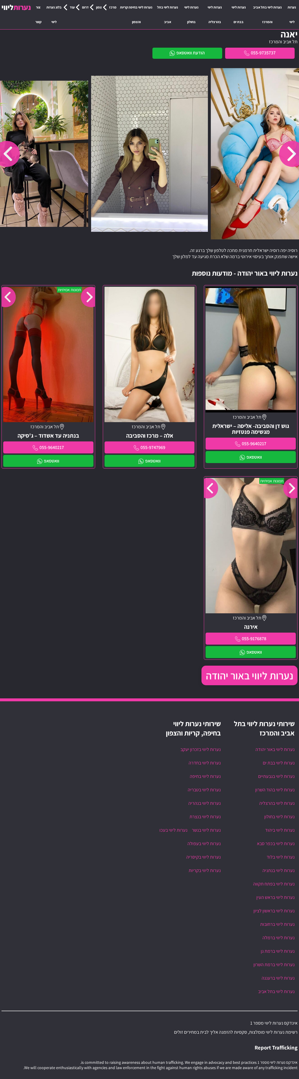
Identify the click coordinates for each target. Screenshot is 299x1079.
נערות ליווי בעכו (173, 830)
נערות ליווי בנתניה (279, 870)
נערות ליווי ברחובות (277, 924)
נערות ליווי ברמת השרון (274, 964)
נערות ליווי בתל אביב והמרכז (267, 14)
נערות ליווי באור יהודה (249, 675)
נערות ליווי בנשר (206, 830)
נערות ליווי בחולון (191, 14)
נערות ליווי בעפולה (204, 843)
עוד (72, 7)
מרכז (113, 7)
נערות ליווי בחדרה (205, 763)
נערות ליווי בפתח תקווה (274, 884)
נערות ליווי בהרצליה (215, 14)
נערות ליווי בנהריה (204, 803)
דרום (85, 7)
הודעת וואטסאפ (190, 53)
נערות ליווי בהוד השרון (275, 790)
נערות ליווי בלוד (281, 857)
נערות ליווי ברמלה (279, 938)
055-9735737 (263, 53)
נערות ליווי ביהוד (280, 830)
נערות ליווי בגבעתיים (276, 776)
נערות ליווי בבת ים (239, 14)
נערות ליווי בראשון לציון (274, 911)
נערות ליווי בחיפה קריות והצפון (136, 14)
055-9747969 (152, 447)
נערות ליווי (292, 14)
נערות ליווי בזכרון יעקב (200, 749)
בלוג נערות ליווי (54, 14)
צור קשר (38, 14)
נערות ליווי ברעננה (278, 978)
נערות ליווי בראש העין (275, 897)
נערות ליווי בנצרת (205, 817)
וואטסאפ (254, 457)
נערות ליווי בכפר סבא (276, 843)
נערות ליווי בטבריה (204, 790)
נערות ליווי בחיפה (205, 776)
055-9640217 (254, 444)
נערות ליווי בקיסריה (203, 857)
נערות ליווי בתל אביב (167, 14)
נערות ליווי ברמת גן (278, 951)
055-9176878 (254, 639)
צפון (99, 7)
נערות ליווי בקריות (205, 870)
